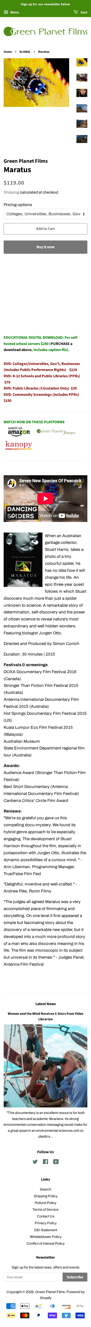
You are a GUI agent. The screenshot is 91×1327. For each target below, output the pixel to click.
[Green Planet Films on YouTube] (56, 1162)
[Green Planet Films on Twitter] (35, 1162)
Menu (14, 12)
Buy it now (45, 247)
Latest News (45, 1004)
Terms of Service (45, 1209)
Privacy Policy (46, 1223)
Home (8, 52)
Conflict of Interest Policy (45, 1243)
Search (45, 1189)
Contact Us (45, 1216)
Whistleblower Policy (45, 1237)
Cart (83, 12)
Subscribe (75, 1277)
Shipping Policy (46, 1196)
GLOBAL (25, 52)
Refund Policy (45, 1203)
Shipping (11, 192)
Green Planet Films (50, 1292)
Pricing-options (18, 204)
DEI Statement (45, 1230)
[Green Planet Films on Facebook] (45, 1162)
